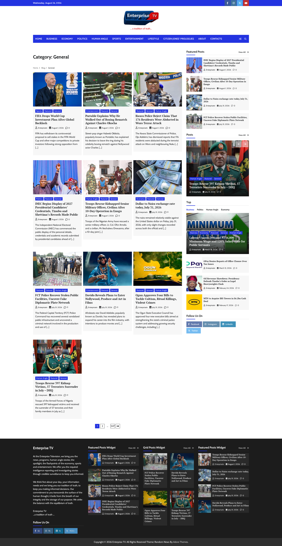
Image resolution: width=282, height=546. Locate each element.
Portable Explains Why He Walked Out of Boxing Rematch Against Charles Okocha (106, 119)
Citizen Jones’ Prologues (178, 38)
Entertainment (134, 38)
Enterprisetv (42, 128)
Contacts (216, 38)
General (57, 111)
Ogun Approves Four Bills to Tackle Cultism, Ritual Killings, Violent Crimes (156, 298)
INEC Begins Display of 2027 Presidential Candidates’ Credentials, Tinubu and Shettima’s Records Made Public (56, 209)
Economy (67, 38)
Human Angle (100, 38)
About (202, 38)
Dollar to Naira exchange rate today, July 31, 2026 (155, 205)
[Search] (245, 39)
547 (113, 426)
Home (38, 38)
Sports (116, 38)
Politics (82, 38)
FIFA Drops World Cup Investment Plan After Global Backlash (54, 119)
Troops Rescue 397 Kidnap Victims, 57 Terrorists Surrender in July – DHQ (56, 386)
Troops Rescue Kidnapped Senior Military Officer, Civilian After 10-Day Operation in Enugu (107, 207)
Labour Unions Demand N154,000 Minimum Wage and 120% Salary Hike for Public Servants (217, 241)
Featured (48, 111)
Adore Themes (180, 542)
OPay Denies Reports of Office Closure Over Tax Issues (225, 262)
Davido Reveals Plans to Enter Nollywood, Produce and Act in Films (105, 298)
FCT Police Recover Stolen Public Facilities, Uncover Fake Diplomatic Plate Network (56, 298)
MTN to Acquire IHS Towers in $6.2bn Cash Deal (225, 300)
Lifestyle (153, 38)
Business (51, 38)
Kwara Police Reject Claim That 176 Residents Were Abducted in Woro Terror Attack (157, 119)
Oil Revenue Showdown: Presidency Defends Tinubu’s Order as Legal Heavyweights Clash (221, 281)
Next (118, 426)
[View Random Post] (240, 39)
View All (242, 52)
